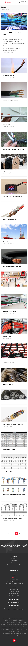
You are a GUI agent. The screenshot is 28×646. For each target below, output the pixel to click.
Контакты (14, 560)
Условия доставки (14, 593)
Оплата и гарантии (14, 591)
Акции (14, 575)
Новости (14, 573)
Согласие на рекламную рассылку (14, 583)
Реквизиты (14, 562)
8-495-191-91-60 (15, 602)
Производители (14, 579)
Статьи (14, 577)
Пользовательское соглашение (14, 567)
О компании (14, 558)
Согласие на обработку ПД (14, 581)
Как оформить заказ (14, 595)
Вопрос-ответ (14, 589)
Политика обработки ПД (14, 565)
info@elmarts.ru (15, 605)
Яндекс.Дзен (14, 640)
